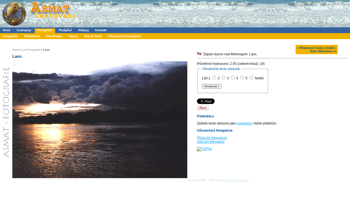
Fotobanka (54, 36)
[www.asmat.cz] (39, 26)
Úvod (6, 30)
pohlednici (244, 123)
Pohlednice (32, 36)
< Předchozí (305, 48)
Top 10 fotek (93, 36)
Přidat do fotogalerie (212, 138)
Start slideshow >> (323, 51)
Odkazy (83, 30)
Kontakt (101, 30)
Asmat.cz (18, 49)
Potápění (65, 30)
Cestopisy (24, 30)
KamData (232, 180)
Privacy (244, 180)
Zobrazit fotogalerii (210, 142)
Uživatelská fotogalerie (124, 36)
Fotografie (44, 30)
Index (320, 48)
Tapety (73, 36)
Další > (331, 48)
